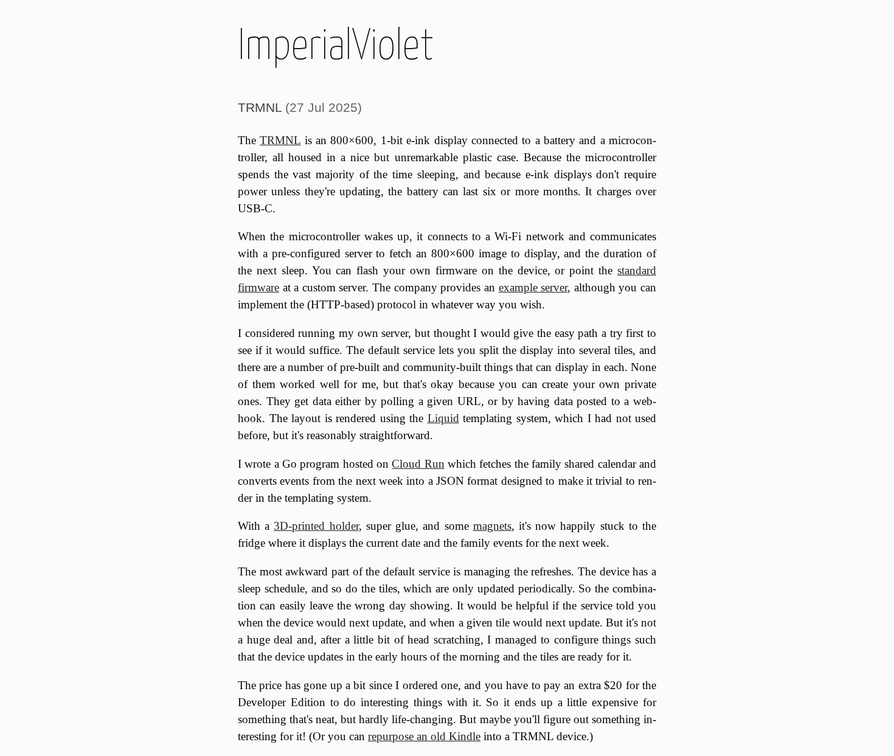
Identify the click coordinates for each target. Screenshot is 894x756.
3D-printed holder (316, 525)
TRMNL (260, 107)
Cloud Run (418, 463)
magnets (492, 525)
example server (533, 287)
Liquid (443, 418)
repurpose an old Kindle (424, 736)
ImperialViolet (336, 43)
